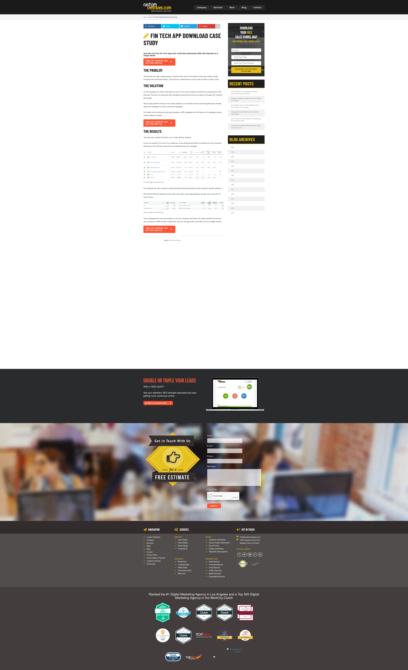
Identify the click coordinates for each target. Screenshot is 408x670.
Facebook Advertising (217, 539)
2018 (232, 185)
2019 (232, 180)
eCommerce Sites (184, 570)
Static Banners (214, 561)
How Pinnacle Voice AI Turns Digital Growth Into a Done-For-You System (245, 106)
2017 (232, 189)
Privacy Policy (152, 555)
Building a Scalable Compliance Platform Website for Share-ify (246, 99)
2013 (232, 208)
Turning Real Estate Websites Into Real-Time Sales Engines (244, 113)
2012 (232, 213)
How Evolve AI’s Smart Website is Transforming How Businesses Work (246, 120)
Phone (211, 456)
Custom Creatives (153, 537)
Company (202, 7)
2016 (232, 194)
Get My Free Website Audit (155, 403)
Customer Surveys (154, 561)
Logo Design (183, 539)
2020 (232, 175)
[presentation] (223, 496)
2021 (232, 171)
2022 (232, 166)
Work (232, 7)
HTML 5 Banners (215, 570)
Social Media (183, 542)
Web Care (182, 573)
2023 (232, 161)
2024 (232, 157)
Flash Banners (214, 567)
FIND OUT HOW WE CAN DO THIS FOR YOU (157, 61)
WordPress (182, 561)
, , (250, 541)
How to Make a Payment (156, 558)
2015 (232, 199)
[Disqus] (183, 274)
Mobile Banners (215, 573)
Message (211, 466)
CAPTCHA (212, 489)
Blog (244, 7)
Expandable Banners (217, 576)
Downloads (151, 564)
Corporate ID (183, 548)
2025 (232, 152)
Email (210, 446)
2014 (232, 203)
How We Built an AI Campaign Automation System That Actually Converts (244, 92)
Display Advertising (216, 548)
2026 (232, 147)
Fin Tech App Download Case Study (182, 39)
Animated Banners (216, 564)
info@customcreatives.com (250, 537)
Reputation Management (218, 551)
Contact (257, 7)
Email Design (183, 545)
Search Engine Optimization (219, 542)
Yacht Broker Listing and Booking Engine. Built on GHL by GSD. (245, 126)
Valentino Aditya (175, 240)
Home (145, 17)
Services (218, 7)
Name (210, 435)
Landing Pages (183, 564)
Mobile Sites (182, 567)
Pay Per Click (214, 545)
